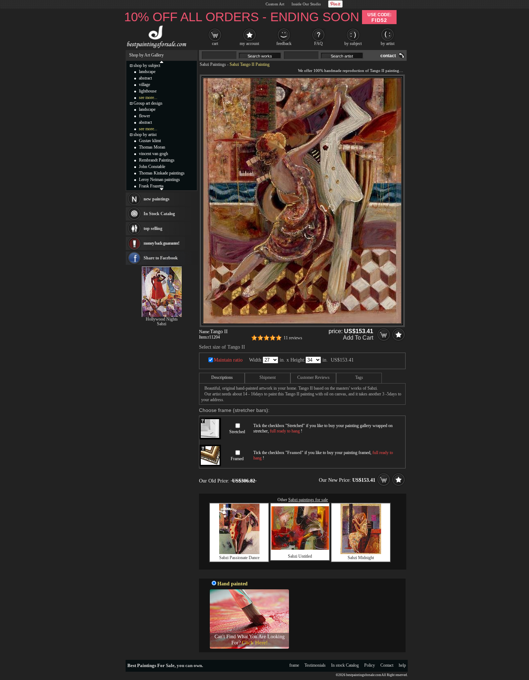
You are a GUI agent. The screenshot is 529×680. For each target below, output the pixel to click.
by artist (387, 43)
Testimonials (315, 665)
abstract (145, 78)
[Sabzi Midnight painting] (360, 552)
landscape (147, 71)
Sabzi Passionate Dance (239, 557)
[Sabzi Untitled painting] (300, 548)
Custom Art (275, 4)
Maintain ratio (228, 360)
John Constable (152, 166)
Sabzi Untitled (300, 556)
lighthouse (148, 91)
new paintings (156, 198)
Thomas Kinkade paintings (162, 173)
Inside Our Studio (306, 4)
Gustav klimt (150, 140)
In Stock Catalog (159, 213)
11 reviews (293, 337)
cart (215, 43)
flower (144, 115)
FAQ (318, 43)
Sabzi (161, 323)
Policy (369, 665)
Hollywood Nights (162, 319)
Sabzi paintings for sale (308, 499)
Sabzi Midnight (361, 557)
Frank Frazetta (151, 186)
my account (249, 43)
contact (388, 55)
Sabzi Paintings (213, 64)
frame (294, 665)
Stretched (237, 431)
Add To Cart (358, 338)
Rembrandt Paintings (157, 160)
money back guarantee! (161, 243)
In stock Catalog (345, 665)
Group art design (148, 103)
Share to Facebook (161, 257)
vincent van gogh (153, 153)
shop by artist (145, 134)
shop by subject (147, 65)
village (144, 84)
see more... (148, 97)
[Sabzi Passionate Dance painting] (239, 552)
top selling (153, 228)
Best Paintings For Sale (151, 665)
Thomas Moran (152, 147)
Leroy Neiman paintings (159, 179)
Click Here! (255, 642)
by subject (353, 43)
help (402, 665)
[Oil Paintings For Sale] (155, 48)
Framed (237, 458)
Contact (386, 665)
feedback (283, 43)
